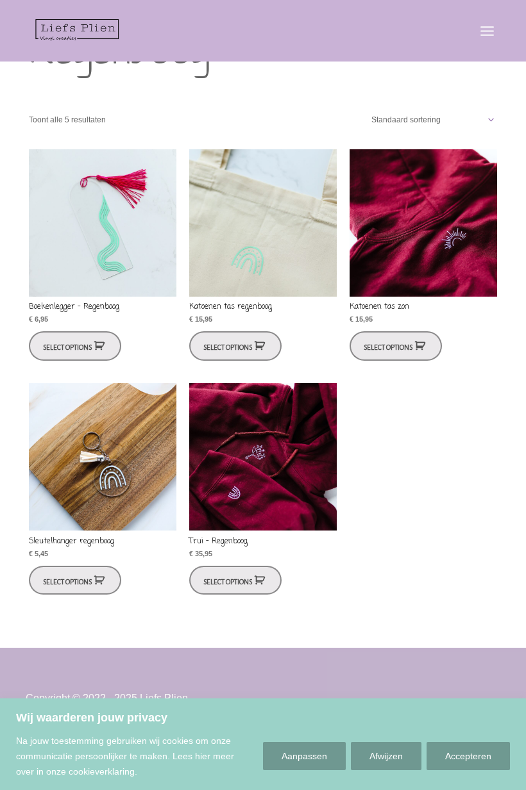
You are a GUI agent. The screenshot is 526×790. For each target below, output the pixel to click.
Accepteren (468, 756)
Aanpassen (304, 756)
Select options (67, 347)
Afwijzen (386, 756)
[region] (263, 744)
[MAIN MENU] (486, 30)
